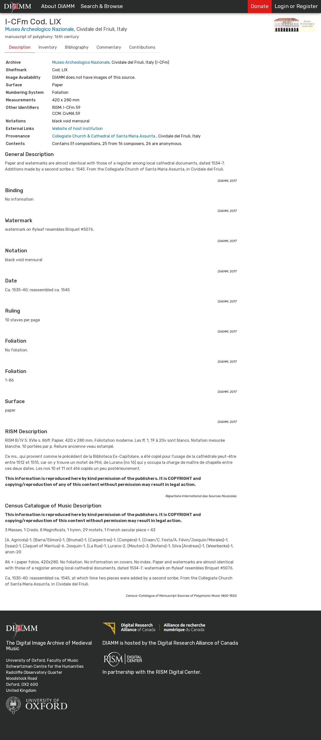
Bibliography (77, 47)
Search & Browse (102, 6)
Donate (260, 6)
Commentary (109, 47)
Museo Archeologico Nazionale (39, 29)
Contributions (142, 47)
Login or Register (296, 6)
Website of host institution (77, 128)
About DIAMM (58, 6)
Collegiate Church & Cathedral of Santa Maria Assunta (103, 136)
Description (20, 47)
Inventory (48, 47)
